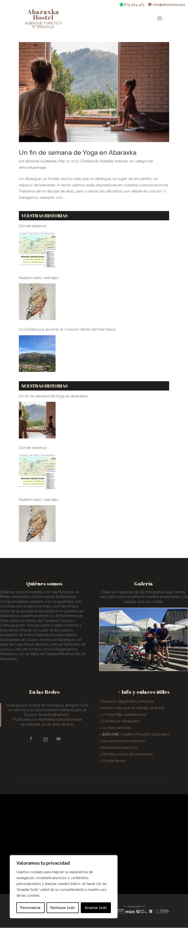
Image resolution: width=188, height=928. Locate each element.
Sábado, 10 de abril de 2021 (50, 724)
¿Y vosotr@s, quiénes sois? (124, 714)
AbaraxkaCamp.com (120, 747)
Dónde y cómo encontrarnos (127, 754)
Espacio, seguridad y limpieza (128, 701)
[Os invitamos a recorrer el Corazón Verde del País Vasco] (37, 353)
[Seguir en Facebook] (31, 739)
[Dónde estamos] (37, 250)
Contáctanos (113, 761)
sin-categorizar (141, 161)
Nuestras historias (114, 161)
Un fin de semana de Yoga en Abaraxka (77, 152)
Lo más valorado (116, 728)
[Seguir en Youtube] (58, 739)
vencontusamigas (33, 167)
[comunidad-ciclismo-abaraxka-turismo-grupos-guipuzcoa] (143, 669)
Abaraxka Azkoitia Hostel (60, 719)
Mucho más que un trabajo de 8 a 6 (133, 708)
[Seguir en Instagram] (44, 738)
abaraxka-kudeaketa (41, 161)
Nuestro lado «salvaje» (39, 278)
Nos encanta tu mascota (123, 741)
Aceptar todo (96, 908)
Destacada (90, 161)
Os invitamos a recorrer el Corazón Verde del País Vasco (67, 329)
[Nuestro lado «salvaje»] (37, 301)
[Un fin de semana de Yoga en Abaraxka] (37, 420)
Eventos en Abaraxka (120, 721)
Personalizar (30, 908)
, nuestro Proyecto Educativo (135, 734)
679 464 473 (134, 5)
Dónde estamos (33, 226)
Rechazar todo (62, 908)
